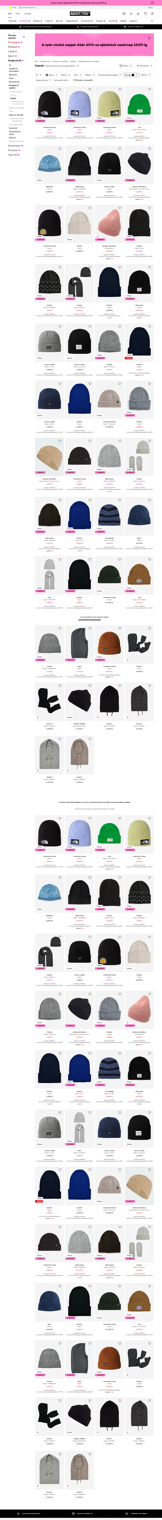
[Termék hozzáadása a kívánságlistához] (60, 89)
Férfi (18, 14)
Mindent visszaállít (84, 80)
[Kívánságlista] (145, 13)
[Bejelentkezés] (131, 13)
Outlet (14, 7)
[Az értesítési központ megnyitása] (138, 14)
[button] (126, 66)
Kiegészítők (45, 61)
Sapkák (73, 61)
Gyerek (27, 14)
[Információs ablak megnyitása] (152, 2)
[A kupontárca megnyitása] (124, 13)
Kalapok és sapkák (60, 61)
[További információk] (49, 140)
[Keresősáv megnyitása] (151, 21)
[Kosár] (152, 13)
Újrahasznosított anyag (89, 61)
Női (9, 14)
